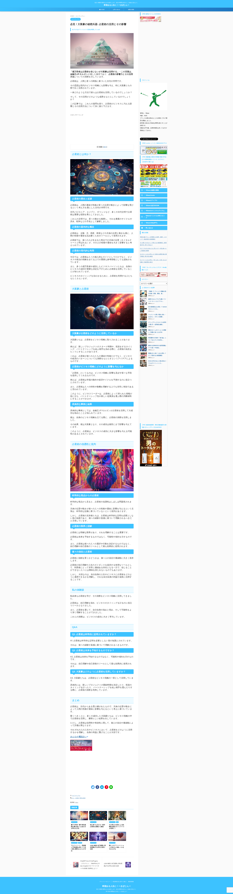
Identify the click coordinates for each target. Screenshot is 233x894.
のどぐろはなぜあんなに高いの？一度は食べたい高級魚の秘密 (153, 249)
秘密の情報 (131, 9)
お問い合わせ (116, 9)
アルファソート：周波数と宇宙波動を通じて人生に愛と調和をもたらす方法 (78, 848)
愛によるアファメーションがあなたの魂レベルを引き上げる (116, 847)
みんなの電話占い (78, 736)
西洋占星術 (82, 798)
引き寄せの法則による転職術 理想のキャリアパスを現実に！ (116, 826)
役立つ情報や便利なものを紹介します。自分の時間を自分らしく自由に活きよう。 (116, 889)
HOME (103, 9)
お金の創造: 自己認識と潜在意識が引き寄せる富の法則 (98, 847)
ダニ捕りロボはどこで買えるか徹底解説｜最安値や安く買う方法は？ (153, 244)
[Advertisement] (85, 129)
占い (73, 798)
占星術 (77, 798)
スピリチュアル (76, 795)
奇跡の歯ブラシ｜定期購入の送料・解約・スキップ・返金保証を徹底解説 (153, 238)
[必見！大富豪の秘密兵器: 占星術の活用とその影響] (102, 787)
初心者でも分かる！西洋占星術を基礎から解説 (97, 825)
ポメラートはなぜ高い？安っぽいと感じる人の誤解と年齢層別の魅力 (153, 261)
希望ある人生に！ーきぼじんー (117, 5)
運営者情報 (131, 881)
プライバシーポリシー (104, 881)
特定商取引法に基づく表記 (119, 881)
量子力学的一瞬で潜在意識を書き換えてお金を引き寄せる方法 (78, 826)
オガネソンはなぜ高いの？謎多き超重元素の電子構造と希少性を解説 (153, 255)
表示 (105, 147)
